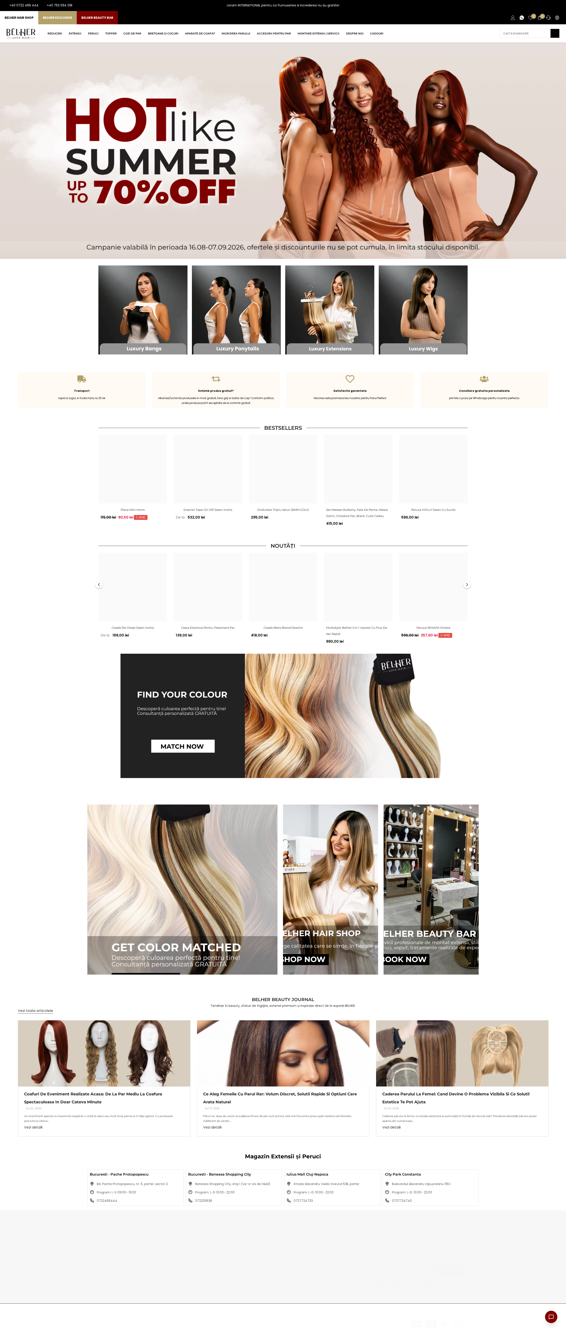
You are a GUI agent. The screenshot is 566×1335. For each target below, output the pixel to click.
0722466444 (107, 1201)
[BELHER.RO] (142, 309)
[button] (99, 584)
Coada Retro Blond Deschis (283, 627)
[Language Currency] (557, 17)
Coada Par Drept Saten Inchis (133, 627)
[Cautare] (529, 33)
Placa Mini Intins (133, 509)
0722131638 (203, 1201)
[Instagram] (545, 5)
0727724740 (402, 1201)
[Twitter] (460, 1247)
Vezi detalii (33, 1127)
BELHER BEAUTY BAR (97, 17)
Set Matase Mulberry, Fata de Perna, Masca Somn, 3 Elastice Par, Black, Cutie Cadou (357, 513)
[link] (81, 390)
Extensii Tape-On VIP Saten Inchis (208, 509)
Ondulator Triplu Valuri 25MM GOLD (283, 509)
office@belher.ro (102, 1266)
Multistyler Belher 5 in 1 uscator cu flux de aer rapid (356, 631)
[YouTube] (552, 5)
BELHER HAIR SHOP (19, 17)
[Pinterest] (404, 1247)
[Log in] (513, 17)
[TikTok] (559, 5)
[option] (132, 479)
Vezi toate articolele (35, 1010)
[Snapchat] (432, 1247)
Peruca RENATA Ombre (433, 627)
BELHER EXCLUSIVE (57, 17)
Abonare (450, 1272)
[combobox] (525, 33)
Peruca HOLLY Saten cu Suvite (433, 509)
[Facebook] (538, 5)
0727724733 (303, 1201)
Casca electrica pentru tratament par (208, 627)
